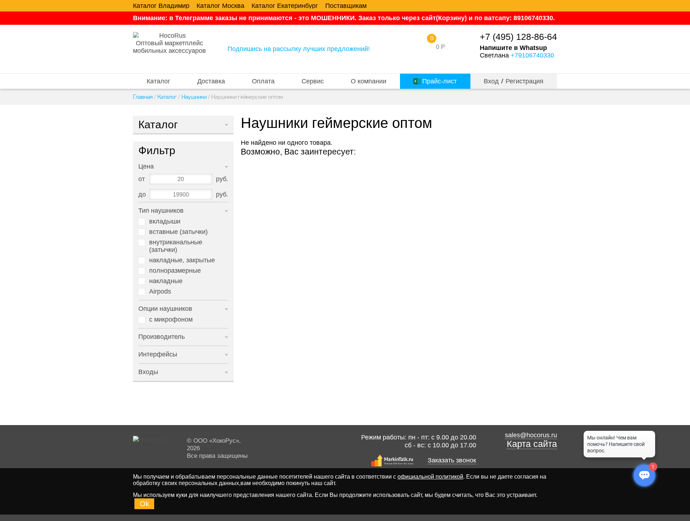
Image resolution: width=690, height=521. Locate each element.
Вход (491, 81)
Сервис (313, 81)
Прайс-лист (438, 81)
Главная (143, 96)
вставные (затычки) (178, 231)
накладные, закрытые (182, 260)
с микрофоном (171, 319)
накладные (166, 281)
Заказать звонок (452, 460)
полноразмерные (175, 270)
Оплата (263, 81)
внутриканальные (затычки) (175, 246)
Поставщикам (346, 6)
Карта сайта (532, 444)
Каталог (158, 81)
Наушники (194, 96)
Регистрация (524, 81)
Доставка (211, 81)
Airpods (160, 291)
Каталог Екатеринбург (285, 6)
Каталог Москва (220, 6)
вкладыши (164, 221)
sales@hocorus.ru (531, 435)
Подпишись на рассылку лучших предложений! (298, 48)
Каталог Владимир (161, 6)
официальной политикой (430, 477)
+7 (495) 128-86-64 (518, 37)
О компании (368, 81)
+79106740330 (532, 55)
